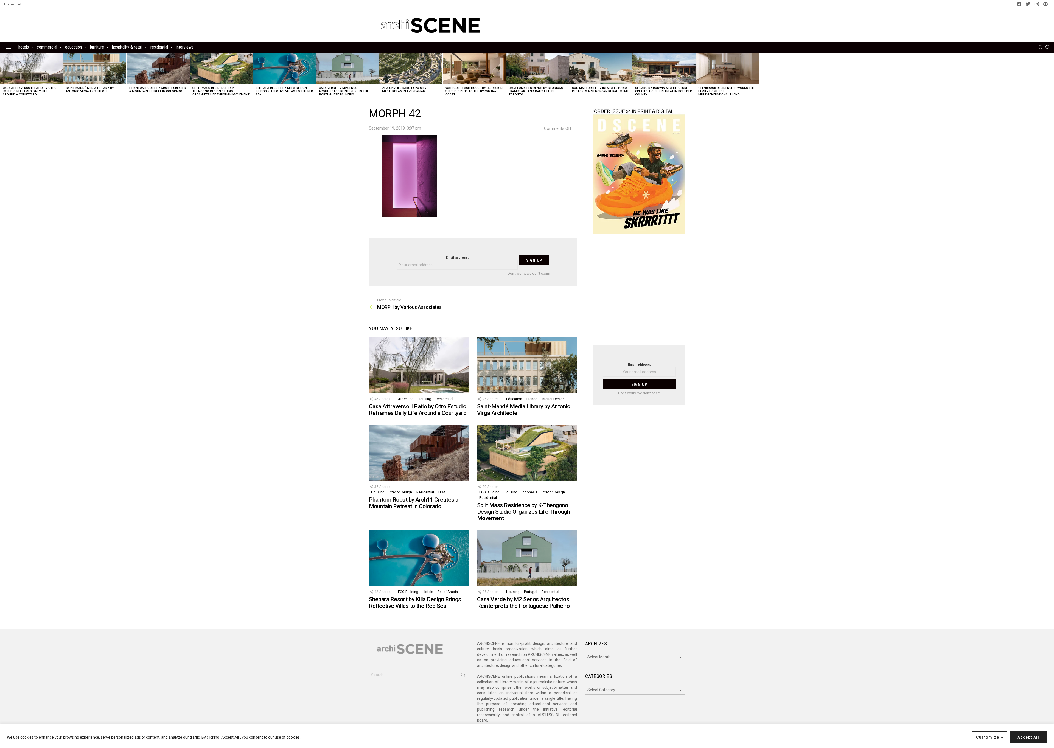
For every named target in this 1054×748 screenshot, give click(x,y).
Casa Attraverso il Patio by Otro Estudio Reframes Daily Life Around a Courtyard (30, 91)
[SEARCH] (1047, 47)
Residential (159, 47)
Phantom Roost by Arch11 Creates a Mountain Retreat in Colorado (157, 89)
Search (463, 676)
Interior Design (553, 399)
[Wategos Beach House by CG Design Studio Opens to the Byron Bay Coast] (474, 68)
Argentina (405, 399)
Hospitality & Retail (127, 47)
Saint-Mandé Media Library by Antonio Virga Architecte (90, 89)
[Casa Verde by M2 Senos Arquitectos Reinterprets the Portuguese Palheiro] (347, 68)
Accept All (1028, 737)
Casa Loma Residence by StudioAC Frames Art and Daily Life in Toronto (536, 91)
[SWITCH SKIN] (1040, 47)
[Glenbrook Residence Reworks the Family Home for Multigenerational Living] (727, 68)
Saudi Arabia (448, 592)
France (531, 399)
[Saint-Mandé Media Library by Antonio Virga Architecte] (94, 68)
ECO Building (489, 492)
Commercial (47, 47)
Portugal (530, 592)
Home (9, 4)
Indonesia (529, 492)
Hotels (23, 47)
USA (441, 492)
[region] (527, 736)
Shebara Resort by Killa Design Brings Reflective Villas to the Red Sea (284, 91)
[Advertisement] (639, 292)
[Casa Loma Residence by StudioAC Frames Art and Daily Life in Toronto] (537, 68)
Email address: (457, 257)
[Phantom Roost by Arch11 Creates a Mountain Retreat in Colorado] (158, 68)
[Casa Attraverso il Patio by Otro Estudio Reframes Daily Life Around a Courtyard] (31, 68)
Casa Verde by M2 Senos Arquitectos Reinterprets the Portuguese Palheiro (344, 91)
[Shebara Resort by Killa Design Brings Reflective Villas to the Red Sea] (284, 68)
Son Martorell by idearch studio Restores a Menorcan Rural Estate (600, 89)
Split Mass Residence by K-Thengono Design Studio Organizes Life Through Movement (221, 91)
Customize (987, 737)
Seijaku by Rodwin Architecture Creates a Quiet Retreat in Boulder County (663, 91)
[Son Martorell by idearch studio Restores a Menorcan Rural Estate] (600, 68)
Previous (2, 76)
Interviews (185, 47)
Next (1051, 76)
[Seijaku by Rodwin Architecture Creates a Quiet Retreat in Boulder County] (664, 68)
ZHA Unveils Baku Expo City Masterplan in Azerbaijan (404, 89)
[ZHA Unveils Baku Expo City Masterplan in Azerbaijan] (410, 68)
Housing (424, 399)
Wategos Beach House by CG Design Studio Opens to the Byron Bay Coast (474, 91)
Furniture (97, 47)
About (23, 4)
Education (73, 47)
